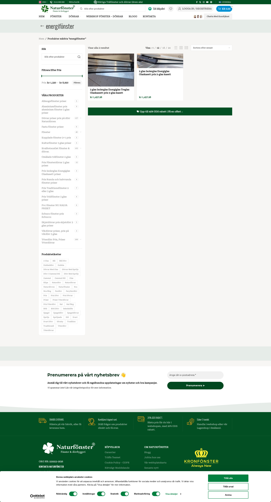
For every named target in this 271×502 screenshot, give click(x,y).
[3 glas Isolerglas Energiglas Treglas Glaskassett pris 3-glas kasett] (111, 70)
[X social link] (200, 2)
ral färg (70, 304)
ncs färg (47, 291)
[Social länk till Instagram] (203, 2)
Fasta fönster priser (53, 126)
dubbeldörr (48, 265)
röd (45, 309)
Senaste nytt (151, 467)
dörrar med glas (50, 269)
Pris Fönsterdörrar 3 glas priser (55, 164)
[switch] (101, 494)
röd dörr (55, 309)
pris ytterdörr (49, 304)
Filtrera (77, 83)
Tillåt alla (228, 478)
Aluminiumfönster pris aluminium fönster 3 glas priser (55, 109)
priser (46, 300)
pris (45, 296)
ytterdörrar (48, 330)
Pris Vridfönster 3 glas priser (54, 198)
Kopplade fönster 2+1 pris (56, 137)
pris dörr (55, 296)
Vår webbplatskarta (155, 462)
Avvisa (228, 495)
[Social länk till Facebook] (196, 2)
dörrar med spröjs (70, 269)
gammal (47, 278)
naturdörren (49, 287)
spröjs (46, 317)
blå (54, 261)
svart (75, 317)
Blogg (147, 452)
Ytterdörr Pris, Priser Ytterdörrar (53, 241)
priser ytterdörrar (61, 300)
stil (67, 317)
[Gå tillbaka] (42, 26)
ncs (75, 287)
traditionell (48, 326)
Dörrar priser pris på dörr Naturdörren (56, 120)
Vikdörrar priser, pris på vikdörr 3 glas (55, 232)
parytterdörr (71, 291)
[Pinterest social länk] (211, 2)
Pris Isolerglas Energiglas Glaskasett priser (56, 172)
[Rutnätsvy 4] (186, 48)
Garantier (110, 452)
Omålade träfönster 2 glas (56, 157)
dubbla (61, 265)
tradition (71, 322)
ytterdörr (62, 326)
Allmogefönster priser (54, 101)
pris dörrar (68, 296)
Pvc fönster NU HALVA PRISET (54, 207)
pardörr (58, 291)
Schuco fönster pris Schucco (53, 215)
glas (71, 278)
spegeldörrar (73, 313)
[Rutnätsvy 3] (181, 48)
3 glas (46, 261)
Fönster (46, 132)
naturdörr (56, 283)
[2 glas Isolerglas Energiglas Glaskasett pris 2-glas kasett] (160, 61)
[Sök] (79, 57)
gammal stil (60, 278)
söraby (60, 322)
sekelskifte (68, 309)
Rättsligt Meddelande (117, 467)
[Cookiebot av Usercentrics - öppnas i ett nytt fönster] (37, 496)
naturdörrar (70, 283)
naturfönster (64, 287)
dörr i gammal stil (51, 274)
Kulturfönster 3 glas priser (56, 143)
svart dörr (48, 322)
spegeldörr (58, 313)
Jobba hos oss (152, 457)
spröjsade (57, 317)
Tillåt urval (228, 486)
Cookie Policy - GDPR (117, 462)
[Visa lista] (175, 48)
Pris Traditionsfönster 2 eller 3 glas (55, 190)
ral (61, 304)
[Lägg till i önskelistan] (130, 57)
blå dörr (63, 261)
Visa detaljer (171, 494)
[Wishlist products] (170, 9)
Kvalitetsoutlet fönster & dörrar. (56, 150)
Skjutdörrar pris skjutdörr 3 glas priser (57, 224)
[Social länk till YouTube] (207, 2)
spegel (46, 313)
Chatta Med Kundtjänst (218, 16)
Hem (41, 38)
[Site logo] (57, 8)
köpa (45, 283)
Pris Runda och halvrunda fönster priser (56, 181)
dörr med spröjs (71, 274)
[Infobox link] (57, 2)
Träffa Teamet (112, 457)
